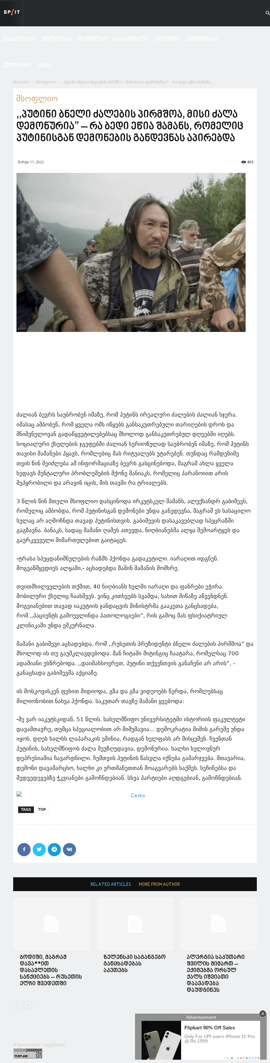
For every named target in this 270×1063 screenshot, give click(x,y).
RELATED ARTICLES (111, 884)
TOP (42, 809)
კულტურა (17, 65)
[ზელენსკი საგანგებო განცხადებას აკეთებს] (135, 924)
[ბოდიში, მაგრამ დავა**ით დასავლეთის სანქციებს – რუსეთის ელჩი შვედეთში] (51, 924)
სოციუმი (166, 39)
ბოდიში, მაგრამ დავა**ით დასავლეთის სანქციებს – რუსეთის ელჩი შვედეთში (51, 970)
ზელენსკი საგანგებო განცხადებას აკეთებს (134, 964)
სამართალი (131, 39)
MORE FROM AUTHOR (159, 884)
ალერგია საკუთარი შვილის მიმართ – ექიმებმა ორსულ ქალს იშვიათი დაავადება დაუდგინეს (216, 974)
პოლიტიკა (56, 39)
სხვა (45, 65)
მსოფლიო (93, 39)
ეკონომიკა (201, 39)
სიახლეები (19, 39)
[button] (262, 13)
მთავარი (21, 82)
